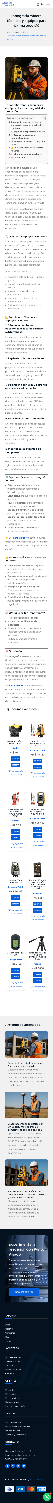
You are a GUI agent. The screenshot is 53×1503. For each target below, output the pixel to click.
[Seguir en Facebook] (7, 1466)
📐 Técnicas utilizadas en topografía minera (23, 136)
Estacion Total (37, 750)
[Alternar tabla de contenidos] (42, 118)
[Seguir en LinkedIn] (18, 1466)
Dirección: (9, 1451)
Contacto (9, 1373)
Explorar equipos (24, 1292)
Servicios (9, 1365)
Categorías (10, 1333)
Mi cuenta (9, 1390)
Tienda (8, 1341)
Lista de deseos (12, 1402)
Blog (7, 1337)
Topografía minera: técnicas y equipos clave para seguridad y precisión (27, 125)
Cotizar (15, 765)
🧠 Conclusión (18, 157)
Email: (8, 1455)
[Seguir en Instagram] (13, 1466)
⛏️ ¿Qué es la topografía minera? (28, 132)
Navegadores (15, 959)
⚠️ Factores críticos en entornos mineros (27, 149)
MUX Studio (36, 1479)
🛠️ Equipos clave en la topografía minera (28, 143)
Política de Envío (12, 1430)
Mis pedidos (10, 1394)
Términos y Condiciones (15, 1435)
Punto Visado (19, 537)
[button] (15, 772)
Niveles (15, 748)
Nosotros (9, 1329)
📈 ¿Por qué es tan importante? (27, 154)
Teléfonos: (9, 1459)
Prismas (15, 821)
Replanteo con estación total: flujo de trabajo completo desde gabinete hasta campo (26, 1194)
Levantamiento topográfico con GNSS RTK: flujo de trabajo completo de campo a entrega (25, 1126)
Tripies (37, 964)
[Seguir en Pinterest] (24, 1466)
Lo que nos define (13, 1369)
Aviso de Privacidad (14, 1422)
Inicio (7, 1325)
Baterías (37, 893)
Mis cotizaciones (12, 1398)
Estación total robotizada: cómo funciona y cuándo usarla (25, 1064)
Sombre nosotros (12, 1361)
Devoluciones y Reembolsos (17, 1426)
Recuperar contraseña (15, 1406)
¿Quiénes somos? (13, 1357)
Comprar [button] (15, 759)
